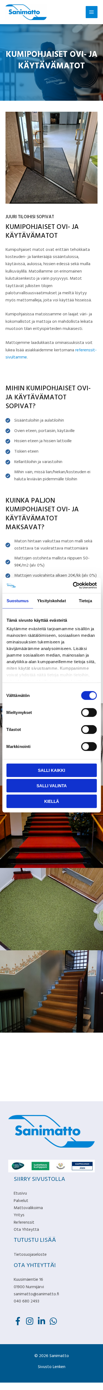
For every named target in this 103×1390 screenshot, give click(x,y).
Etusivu (20, 1193)
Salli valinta (52, 785)
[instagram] (31, 1321)
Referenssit (24, 1222)
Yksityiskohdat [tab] (51, 600)
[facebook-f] (19, 1321)
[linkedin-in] (42, 1321)
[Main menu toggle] (92, 12)
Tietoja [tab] (85, 600)
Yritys (19, 1215)
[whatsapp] (54, 1321)
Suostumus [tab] (18, 600)
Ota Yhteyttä (26, 1229)
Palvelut (21, 1201)
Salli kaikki (51, 770)
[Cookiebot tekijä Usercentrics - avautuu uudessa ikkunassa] (73, 585)
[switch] (89, 712)
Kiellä (51, 801)
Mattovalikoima (28, 1208)
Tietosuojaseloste (30, 1254)
